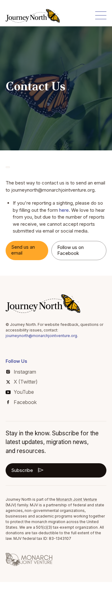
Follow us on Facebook (70, 250)
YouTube (24, 392)
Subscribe (22, 470)
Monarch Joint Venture (76, 499)
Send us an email (23, 250)
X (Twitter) (26, 382)
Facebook (25, 402)
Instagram (25, 372)
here (64, 210)
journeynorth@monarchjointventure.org (41, 335)
